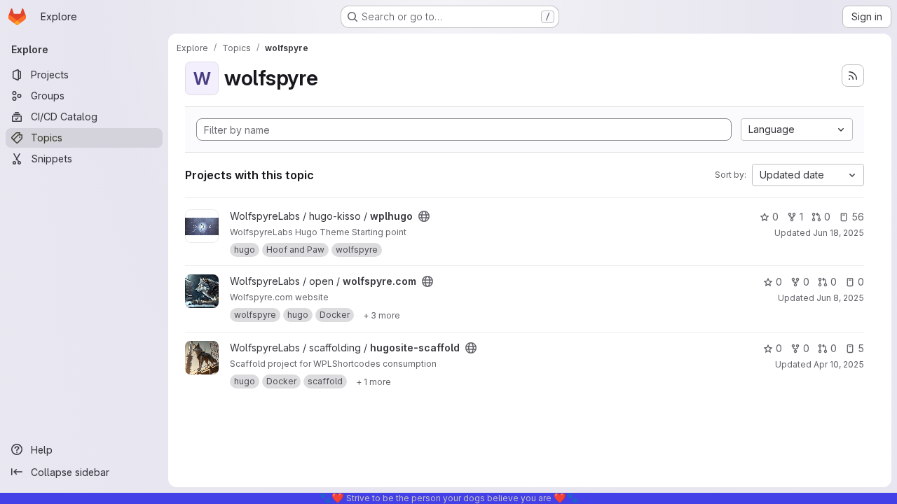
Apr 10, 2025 (839, 364)
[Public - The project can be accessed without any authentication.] (424, 216)
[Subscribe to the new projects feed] (853, 75)
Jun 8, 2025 (840, 298)
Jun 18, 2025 (838, 232)
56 (857, 217)
